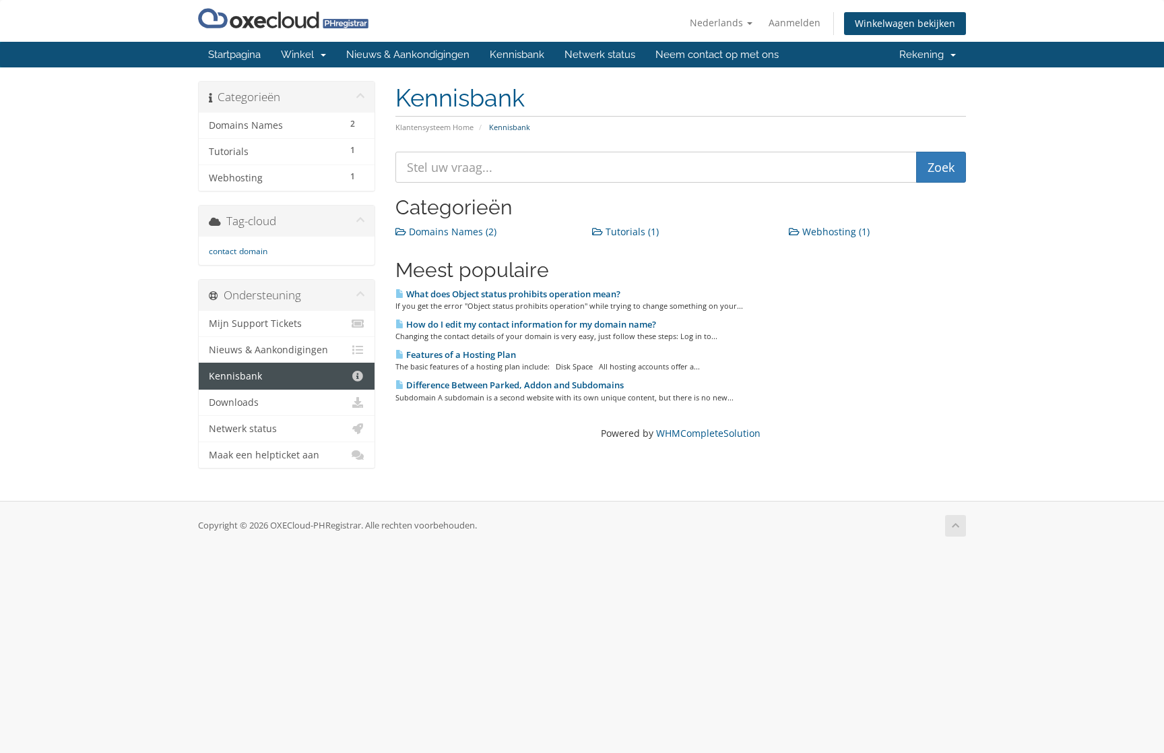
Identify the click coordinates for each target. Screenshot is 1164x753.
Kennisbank (517, 55)
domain (253, 251)
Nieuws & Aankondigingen (408, 55)
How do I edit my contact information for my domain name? (530, 324)
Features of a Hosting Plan (460, 355)
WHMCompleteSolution (708, 433)
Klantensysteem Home (434, 127)
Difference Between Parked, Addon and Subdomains (514, 385)
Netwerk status (599, 55)
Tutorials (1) (631, 231)
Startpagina (234, 55)
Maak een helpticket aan (264, 455)
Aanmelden (794, 22)
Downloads (234, 402)
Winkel (300, 55)
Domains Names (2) (451, 231)
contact (222, 251)
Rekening (924, 55)
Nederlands (718, 22)
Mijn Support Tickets (255, 324)
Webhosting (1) (835, 231)
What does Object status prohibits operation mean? (512, 294)
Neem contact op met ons (717, 55)
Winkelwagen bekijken (905, 23)
